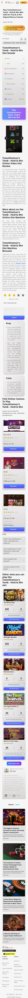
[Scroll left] (21, 39)
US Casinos (5, 977)
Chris (10, 795)
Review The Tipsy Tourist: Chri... (14, 719)
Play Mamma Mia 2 (14, 688)
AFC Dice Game (18, 989)
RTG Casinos (5, 981)
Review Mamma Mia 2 (14, 684)
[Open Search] (17, 2)
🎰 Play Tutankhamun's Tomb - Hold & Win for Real (14, 28)
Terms (16, 980)
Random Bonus (21, 263)
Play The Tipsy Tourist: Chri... (14, 723)
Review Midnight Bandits (14, 650)
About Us (16, 961)
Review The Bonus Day (14, 615)
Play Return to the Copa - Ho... (14, 758)
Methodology (17, 34)
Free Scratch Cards (19, 986)
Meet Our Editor (18, 970)
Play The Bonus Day (14, 619)
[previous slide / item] (6, 138)
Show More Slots (14, 763)
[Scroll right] (25, 39)
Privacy (21, 980)
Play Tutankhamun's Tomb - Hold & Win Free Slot (14, 113)
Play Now (13, 449)
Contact (18, 795)
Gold (15, 202)
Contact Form (18, 977)
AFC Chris (10, 22)
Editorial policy (11, 34)
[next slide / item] (21, 138)
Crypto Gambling (7, 968)
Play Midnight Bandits (14, 654)
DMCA (16, 982)
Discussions (17, 973)
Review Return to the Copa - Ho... (14, 754)
